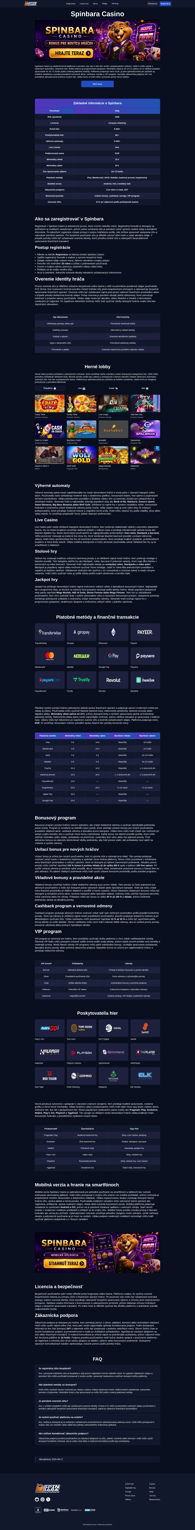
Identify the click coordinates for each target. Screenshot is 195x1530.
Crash (111, 388)
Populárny (48, 388)
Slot (143, 388)
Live (80, 388)
